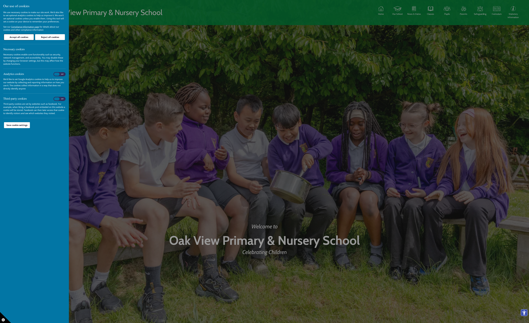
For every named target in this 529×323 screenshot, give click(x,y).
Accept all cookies (19, 37)
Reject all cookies (50, 37)
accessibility (524, 313)
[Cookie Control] (5, 317)
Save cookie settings (16, 125)
